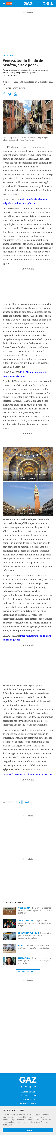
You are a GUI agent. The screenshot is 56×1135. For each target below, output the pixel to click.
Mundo (27, 802)
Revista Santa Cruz (28, 1103)
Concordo (28, 1130)
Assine (9, 3)
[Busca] (44, 4)
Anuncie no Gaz (28, 1092)
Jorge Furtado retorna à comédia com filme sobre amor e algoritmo (35, 923)
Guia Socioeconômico (28, 1099)
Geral (18, 802)
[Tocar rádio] (48, 4)
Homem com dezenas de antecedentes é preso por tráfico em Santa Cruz (35, 910)
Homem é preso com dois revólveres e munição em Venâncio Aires (35, 946)
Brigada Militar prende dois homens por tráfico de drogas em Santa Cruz (35, 935)
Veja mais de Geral (27, 971)
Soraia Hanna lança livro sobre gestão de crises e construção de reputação (35, 960)
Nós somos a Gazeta (28, 1095)
